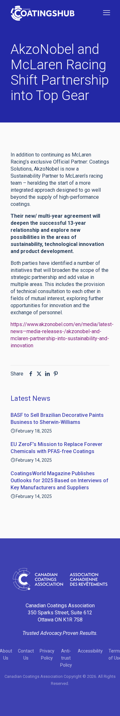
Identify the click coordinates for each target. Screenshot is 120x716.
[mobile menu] (106, 12)
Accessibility (90, 650)
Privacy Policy (47, 654)
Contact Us (26, 654)
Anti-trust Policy (66, 658)
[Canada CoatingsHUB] (43, 13)
